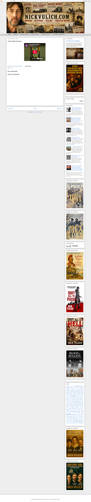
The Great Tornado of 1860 (77, 146)
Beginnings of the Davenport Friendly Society (77, 138)
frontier (73, 401)
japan (67, 404)
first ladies (72, 400)
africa (74, 387)
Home (9, 34)
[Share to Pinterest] (30, 66)
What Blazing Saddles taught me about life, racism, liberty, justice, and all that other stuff (77, 119)
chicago (81, 394)
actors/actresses (79, 386)
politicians (74, 414)
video (12, 67)
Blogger (58, 499)
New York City (73, 412)
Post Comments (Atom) (37, 112)
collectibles (78, 396)
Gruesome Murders (77, 402)
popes (78, 414)
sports (73, 418)
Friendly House (68, 401)
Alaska (78, 387)
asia (82, 389)
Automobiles (73, 390)
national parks (68, 411)
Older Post (59, 108)
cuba (81, 396)
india (77, 403)
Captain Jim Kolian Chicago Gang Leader (76, 129)
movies (82, 409)
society (76, 416)
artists (79, 389)
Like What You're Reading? (73, 41)
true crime (73, 419)
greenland (71, 402)
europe (77, 398)
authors (67, 390)
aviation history (80, 390)
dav (82, 396)
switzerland (68, 419)
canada (79, 394)
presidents (81, 414)
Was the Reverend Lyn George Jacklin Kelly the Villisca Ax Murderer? (77, 109)
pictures (68, 414)
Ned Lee (80, 411)
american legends (74, 388)
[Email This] (25, 66)
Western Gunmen (46, 34)
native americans (74, 411)
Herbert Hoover (73, 403)
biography (79, 393)
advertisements (69, 387)
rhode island (75, 415)
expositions (68, 400)
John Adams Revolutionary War (75, 404)
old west (80, 412)
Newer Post (10, 108)
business (71, 394)
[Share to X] (28, 66)
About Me (16, 34)
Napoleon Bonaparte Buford (78, 410)
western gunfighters (79, 420)
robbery (79, 415)
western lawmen (69, 421)
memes (73, 408)
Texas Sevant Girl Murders (59, 34)
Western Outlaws (25, 34)
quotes (67, 415)
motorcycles (78, 409)
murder (67, 410)
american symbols (74, 389)
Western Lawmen (35, 34)
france (77, 400)
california (75, 394)
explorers (81, 398)
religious (71, 415)
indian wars (81, 403)
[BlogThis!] (26, 66)
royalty (70, 416)
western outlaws (77, 421)
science (73, 416)
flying (75, 400)
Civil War (73, 396)
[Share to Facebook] (29, 66)
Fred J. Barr (81, 400)
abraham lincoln (70, 386)
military (76, 408)
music (71, 410)
